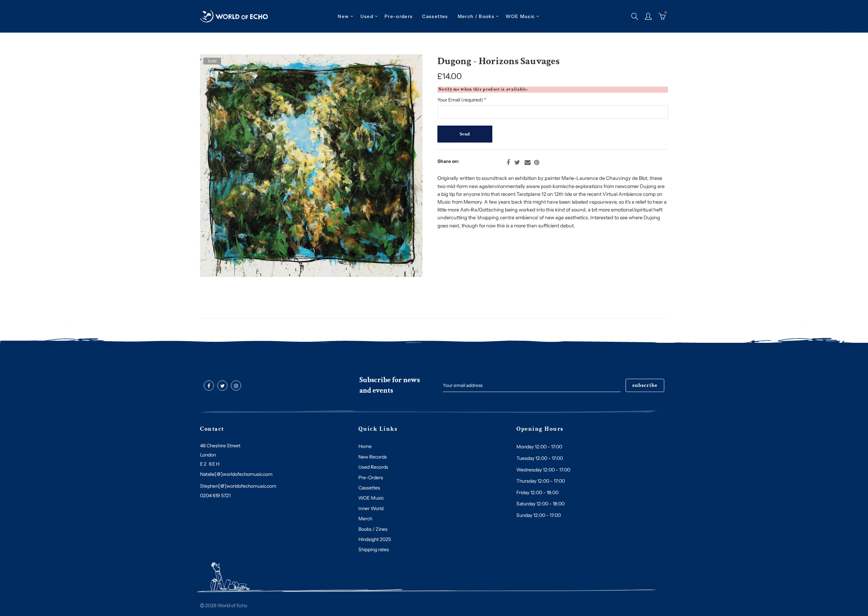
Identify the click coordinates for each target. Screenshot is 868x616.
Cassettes (369, 488)
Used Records (373, 467)
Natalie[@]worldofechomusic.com (236, 474)
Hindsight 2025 (374, 539)
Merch (365, 519)
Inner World (370, 508)
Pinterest (536, 163)
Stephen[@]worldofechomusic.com (238, 486)
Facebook (508, 163)
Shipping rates (373, 549)
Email (528, 163)
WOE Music (520, 16)
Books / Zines (373, 529)
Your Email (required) (461, 100)
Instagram (236, 386)
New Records (372, 457)
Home (365, 446)
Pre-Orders (370, 477)
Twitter (517, 163)
